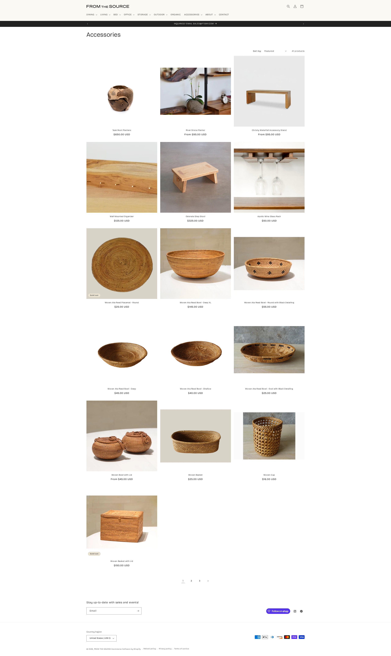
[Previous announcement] (87, 24)
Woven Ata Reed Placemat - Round (122, 302)
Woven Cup (269, 475)
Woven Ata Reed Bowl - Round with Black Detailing (269, 302)
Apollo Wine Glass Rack (269, 216)
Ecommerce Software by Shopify (126, 649)
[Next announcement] (303, 24)
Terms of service (181, 649)
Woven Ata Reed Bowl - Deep (122, 389)
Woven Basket (195, 475)
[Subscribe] (138, 610)
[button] (92, 14)
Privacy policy (165, 649)
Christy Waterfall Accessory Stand (269, 130)
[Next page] (208, 581)
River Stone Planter (195, 130)
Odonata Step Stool (195, 216)
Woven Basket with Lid (121, 561)
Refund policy (150, 649)
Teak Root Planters (121, 130)
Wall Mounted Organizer (122, 216)
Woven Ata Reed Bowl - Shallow (195, 389)
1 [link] (183, 580)
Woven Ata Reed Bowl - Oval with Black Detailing (269, 389)
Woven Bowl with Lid (121, 475)
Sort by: (257, 51)
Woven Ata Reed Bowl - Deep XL (195, 302)
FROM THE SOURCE (102, 649)
